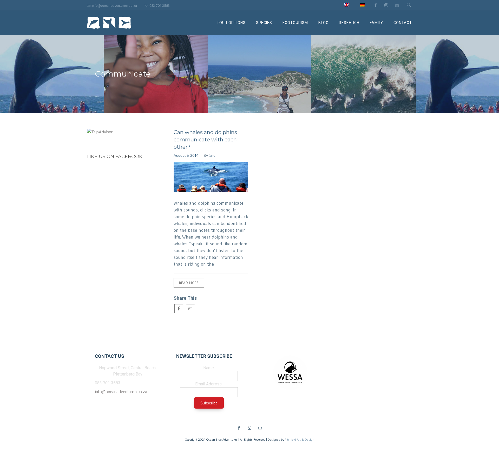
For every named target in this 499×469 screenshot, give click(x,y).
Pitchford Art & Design (299, 439)
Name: (209, 367)
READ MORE (189, 283)
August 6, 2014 (186, 155)
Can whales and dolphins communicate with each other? (205, 139)
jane (212, 155)
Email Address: (208, 384)
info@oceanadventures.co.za (121, 391)
